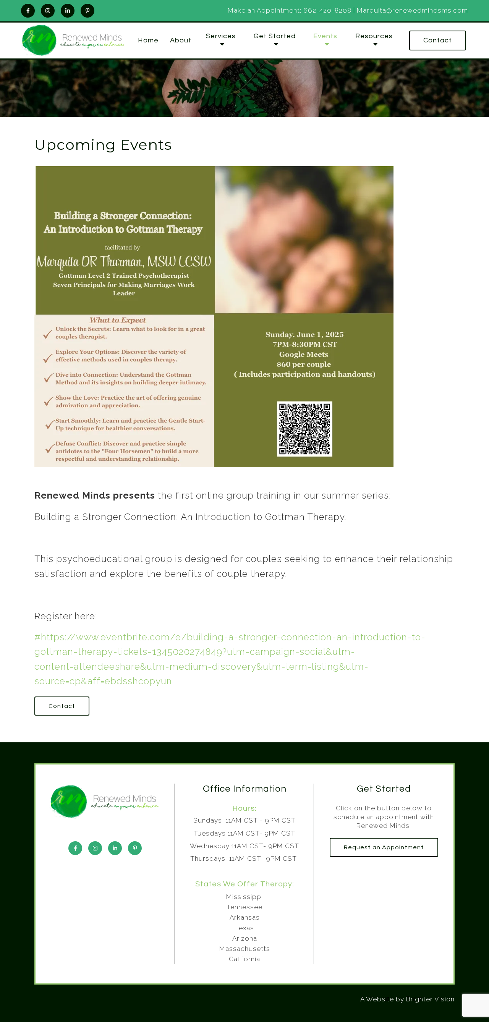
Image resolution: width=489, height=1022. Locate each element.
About (180, 40)
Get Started (275, 36)
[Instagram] (48, 11)
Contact (437, 40)
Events (325, 36)
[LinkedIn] (67, 11)
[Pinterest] (87, 11)
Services (221, 36)
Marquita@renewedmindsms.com (412, 10)
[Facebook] (28, 11)
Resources (374, 36)
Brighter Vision (430, 999)
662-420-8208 (327, 10)
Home (148, 40)
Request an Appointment (384, 847)
